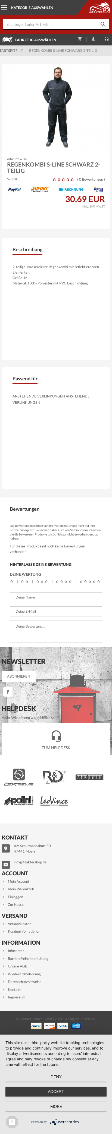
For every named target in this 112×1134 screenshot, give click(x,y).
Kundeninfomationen (24, 931)
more (56, 1106)
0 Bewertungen (91, 179)
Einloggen (15, 897)
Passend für (25, 378)
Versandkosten (19, 924)
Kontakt (14, 989)
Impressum (16, 997)
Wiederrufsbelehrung (24, 974)
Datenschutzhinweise (24, 981)
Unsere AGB (17, 966)
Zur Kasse (16, 904)
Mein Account (18, 881)
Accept (56, 1091)
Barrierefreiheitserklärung (28, 958)
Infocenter (16, 950)
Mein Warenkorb (21, 889)
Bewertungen (24, 509)
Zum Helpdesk (56, 747)
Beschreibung (27, 249)
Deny (56, 1076)
